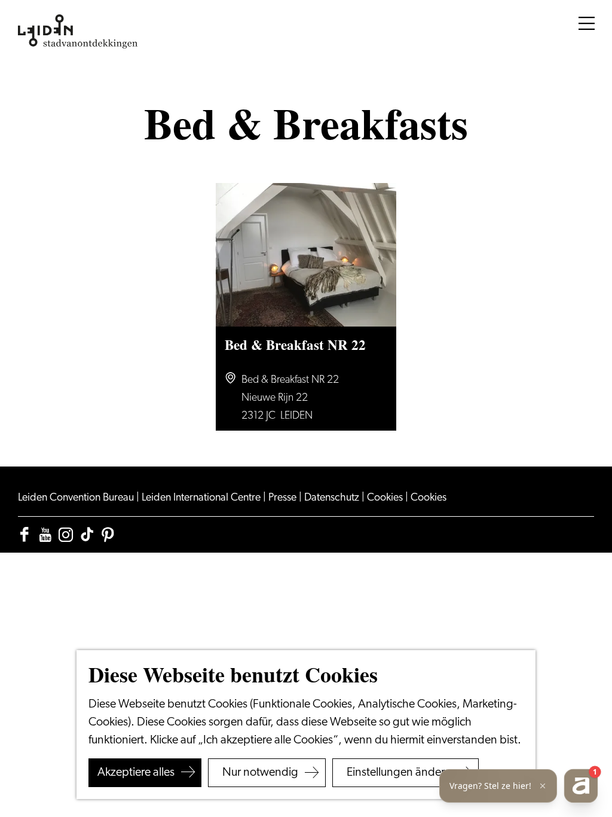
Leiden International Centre (202, 498)
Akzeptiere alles (136, 773)
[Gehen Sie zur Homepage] (77, 31)
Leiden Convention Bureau (77, 498)
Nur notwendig (260, 773)
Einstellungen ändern (399, 773)
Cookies (386, 498)
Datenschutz (333, 498)
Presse (283, 498)
